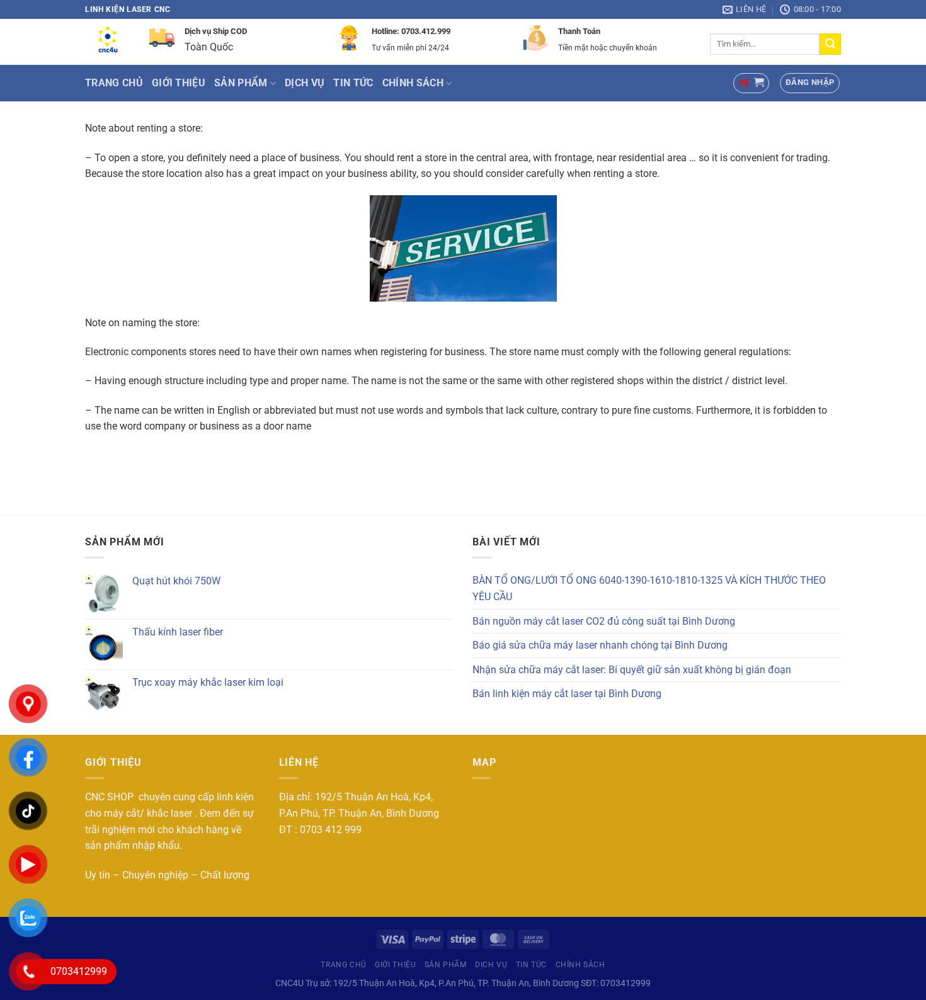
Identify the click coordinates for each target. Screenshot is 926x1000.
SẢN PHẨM (241, 83)
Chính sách (412, 83)
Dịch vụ (304, 83)
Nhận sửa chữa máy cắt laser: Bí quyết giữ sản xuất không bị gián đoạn (631, 670)
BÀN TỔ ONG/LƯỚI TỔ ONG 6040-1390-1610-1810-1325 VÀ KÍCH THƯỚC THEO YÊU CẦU (649, 588)
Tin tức (353, 83)
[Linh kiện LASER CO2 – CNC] (107, 42)
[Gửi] (830, 44)
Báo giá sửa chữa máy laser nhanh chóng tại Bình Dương (600, 645)
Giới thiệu (178, 83)
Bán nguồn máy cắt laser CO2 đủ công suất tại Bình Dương (603, 621)
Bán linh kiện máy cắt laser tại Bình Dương (566, 694)
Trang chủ (114, 83)
